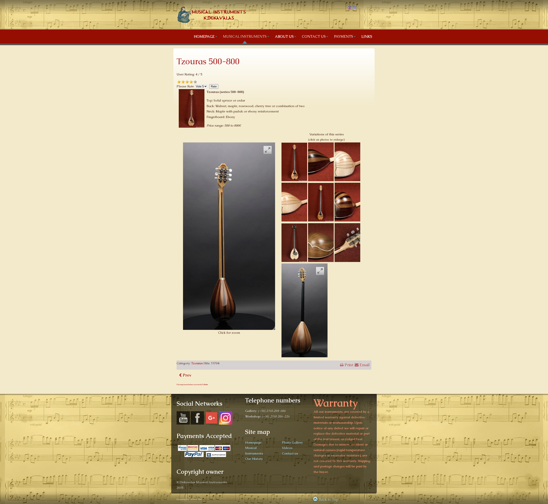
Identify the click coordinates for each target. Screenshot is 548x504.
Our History (254, 459)
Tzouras (197, 363)
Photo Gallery (292, 442)
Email (364, 364)
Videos (287, 448)
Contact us (290, 453)
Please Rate (185, 86)
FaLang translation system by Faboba (192, 384)
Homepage (253, 442)
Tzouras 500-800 (208, 61)
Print (348, 364)
